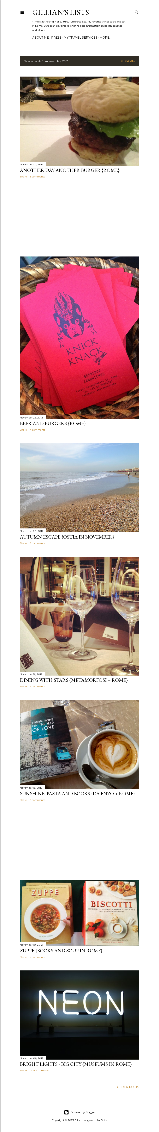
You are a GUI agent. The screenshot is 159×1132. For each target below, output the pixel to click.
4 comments (37, 429)
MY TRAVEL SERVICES (80, 37)
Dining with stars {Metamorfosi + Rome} (74, 680)
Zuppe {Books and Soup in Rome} (61, 950)
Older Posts (128, 1087)
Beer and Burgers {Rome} (53, 423)
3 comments (37, 176)
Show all (128, 61)
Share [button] (23, 176)
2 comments (37, 956)
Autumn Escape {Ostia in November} (67, 537)
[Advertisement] (79, 217)
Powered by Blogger (83, 1112)
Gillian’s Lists (60, 12)
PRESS (56, 37)
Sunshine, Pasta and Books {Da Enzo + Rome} (77, 793)
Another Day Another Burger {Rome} (69, 170)
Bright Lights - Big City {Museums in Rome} (76, 1064)
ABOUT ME (40, 37)
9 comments (37, 686)
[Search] (136, 11)
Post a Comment (40, 1070)
